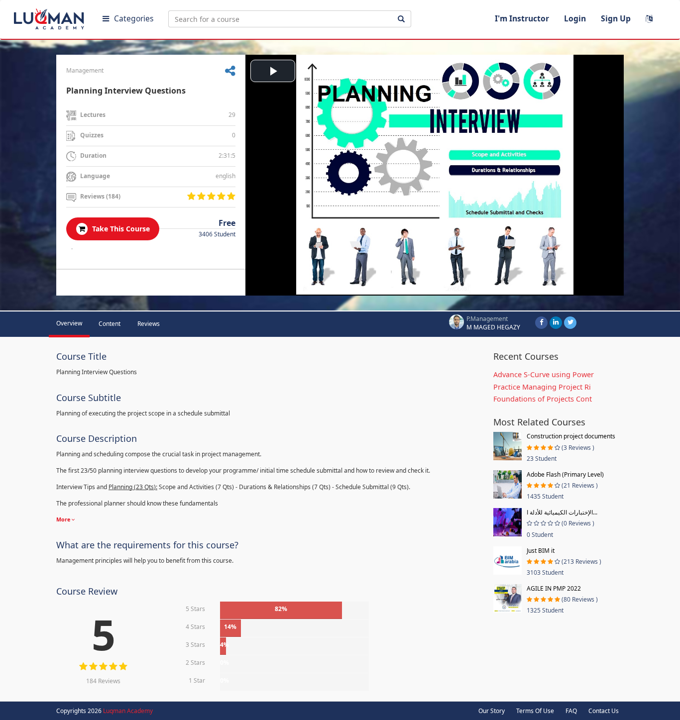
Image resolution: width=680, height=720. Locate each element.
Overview (69, 323)
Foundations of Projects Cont (542, 399)
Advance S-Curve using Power (543, 374)
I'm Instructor (522, 18)
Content (109, 323)
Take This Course (120, 228)
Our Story (491, 711)
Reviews (148, 323)
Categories (133, 18)
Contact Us (603, 711)
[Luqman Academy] (50, 17)
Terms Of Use (535, 711)
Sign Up (616, 18)
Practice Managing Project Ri (542, 387)
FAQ (571, 711)
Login (575, 18)
